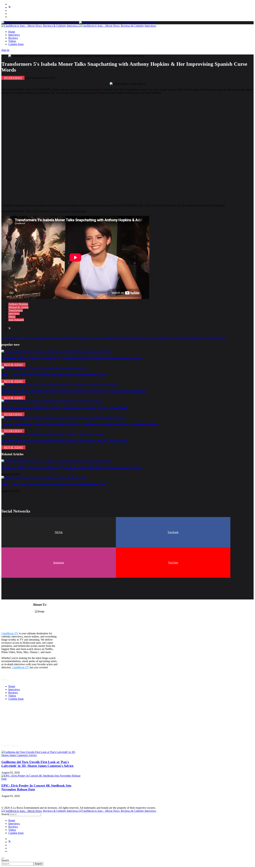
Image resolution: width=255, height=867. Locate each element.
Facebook (173, 532)
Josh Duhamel (16, 319)
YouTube (173, 562)
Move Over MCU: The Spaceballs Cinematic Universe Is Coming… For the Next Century (64, 441)
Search (5, 860)
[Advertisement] (105, 149)
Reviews (13, 37)
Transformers (15, 310)
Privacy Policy (16, 723)
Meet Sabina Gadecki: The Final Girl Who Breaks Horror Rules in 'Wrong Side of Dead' (64, 407)
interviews (14, 313)
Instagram (58, 562)
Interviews (14, 34)
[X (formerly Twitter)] (9, 328)
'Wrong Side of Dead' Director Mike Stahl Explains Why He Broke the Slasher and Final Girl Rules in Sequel (79, 424)
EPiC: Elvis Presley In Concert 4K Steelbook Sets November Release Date (53, 374)
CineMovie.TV (9, 633)
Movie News (13, 364)
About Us (13, 730)
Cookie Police (16, 727)
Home (11, 31)
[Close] (2, 858)
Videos (12, 41)
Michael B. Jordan (18, 307)
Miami (11, 316)
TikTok (59, 532)
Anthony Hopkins (18, 304)
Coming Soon (16, 44)
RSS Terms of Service (20, 720)
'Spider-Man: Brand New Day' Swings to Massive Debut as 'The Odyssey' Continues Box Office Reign (73, 391)
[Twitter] (9, 7)
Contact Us (14, 733)
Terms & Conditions (19, 717)
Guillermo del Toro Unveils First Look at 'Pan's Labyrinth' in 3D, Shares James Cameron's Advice (71, 358)
